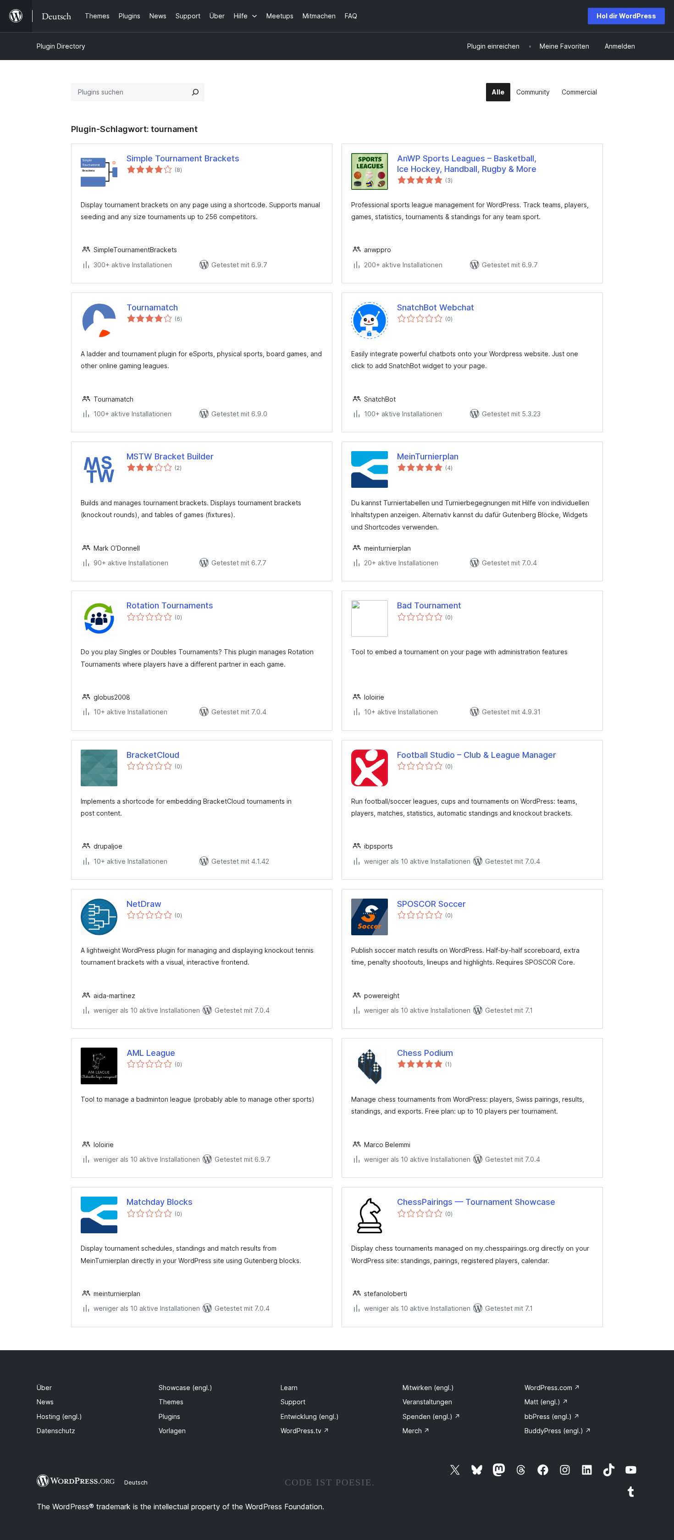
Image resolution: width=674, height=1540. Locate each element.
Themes (171, 1402)
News (45, 1402)
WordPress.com (552, 1387)
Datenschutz (56, 1431)
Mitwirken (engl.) (428, 1387)
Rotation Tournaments (170, 605)
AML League (151, 1053)
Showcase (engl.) (185, 1387)
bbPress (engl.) (552, 1416)
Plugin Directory (61, 46)
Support (293, 1402)
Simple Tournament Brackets (183, 158)
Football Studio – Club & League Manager (476, 755)
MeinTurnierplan (428, 456)
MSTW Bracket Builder (170, 456)
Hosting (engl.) (59, 1416)
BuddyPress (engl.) (558, 1431)
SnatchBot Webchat (435, 307)
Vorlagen (172, 1431)
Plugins (169, 1416)
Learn (289, 1387)
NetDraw (144, 904)
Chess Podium (425, 1053)
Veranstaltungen (427, 1402)
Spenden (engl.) (431, 1416)
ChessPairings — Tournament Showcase (476, 1202)
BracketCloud (153, 755)
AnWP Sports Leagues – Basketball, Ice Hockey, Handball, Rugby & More (466, 164)
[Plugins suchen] (195, 92)
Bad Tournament (429, 605)
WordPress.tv (305, 1431)
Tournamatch (152, 307)
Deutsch (136, 1482)
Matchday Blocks (160, 1202)
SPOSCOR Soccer (431, 904)
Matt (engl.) (546, 1402)
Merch (416, 1431)
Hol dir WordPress (626, 16)
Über (44, 1387)
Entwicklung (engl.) (310, 1416)
